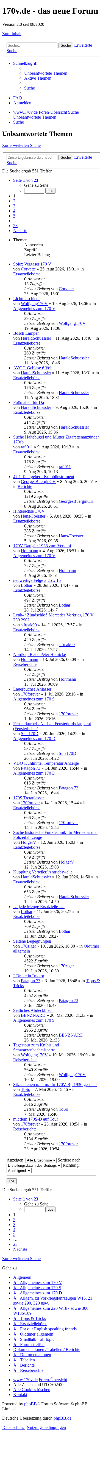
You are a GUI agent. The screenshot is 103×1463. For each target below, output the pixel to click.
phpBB (30, 1403)
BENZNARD (33, 1015)
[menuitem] (45, 73)
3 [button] (14, 205)
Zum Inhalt (11, 33)
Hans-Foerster (33, 516)
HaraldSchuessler (36, 338)
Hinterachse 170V (29, 511)
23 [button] (15, 225)
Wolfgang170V (34, 303)
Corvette (28, 269)
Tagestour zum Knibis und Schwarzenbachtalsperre (36, 1047)
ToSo (25, 1089)
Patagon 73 (30, 768)
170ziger (28, 946)
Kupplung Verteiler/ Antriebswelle (43, 872)
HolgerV (28, 842)
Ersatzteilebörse (26, 274)
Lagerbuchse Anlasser (32, 689)
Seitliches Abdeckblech (33, 1010)
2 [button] (14, 201)
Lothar (26, 585)
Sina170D (29, 733)
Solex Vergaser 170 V (32, 264)
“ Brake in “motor (28, 975)
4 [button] (14, 210)
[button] (25, 180)
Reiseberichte (25, 664)
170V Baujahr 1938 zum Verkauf (42, 545)
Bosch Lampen (26, 333)
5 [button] (14, 215)
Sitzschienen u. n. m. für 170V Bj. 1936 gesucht (55, 1084)
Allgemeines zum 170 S (34, 699)
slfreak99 (29, 624)
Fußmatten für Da (28, 402)
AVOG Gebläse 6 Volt (32, 367)
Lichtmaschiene (26, 298)
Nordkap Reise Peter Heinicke (39, 654)
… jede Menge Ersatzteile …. (39, 906)
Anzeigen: (16, 1160)
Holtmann (29, 550)
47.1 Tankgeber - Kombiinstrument (43, 476)
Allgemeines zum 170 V (34, 308)
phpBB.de (62, 1418)
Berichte (25, 486)
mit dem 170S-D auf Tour (35, 1119)
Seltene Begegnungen (32, 941)
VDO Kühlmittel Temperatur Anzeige (46, 763)
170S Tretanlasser (28, 797)
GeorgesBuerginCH (38, 481)
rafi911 (27, 447)
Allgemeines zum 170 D (34, 738)
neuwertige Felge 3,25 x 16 (37, 580)
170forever (30, 694)
